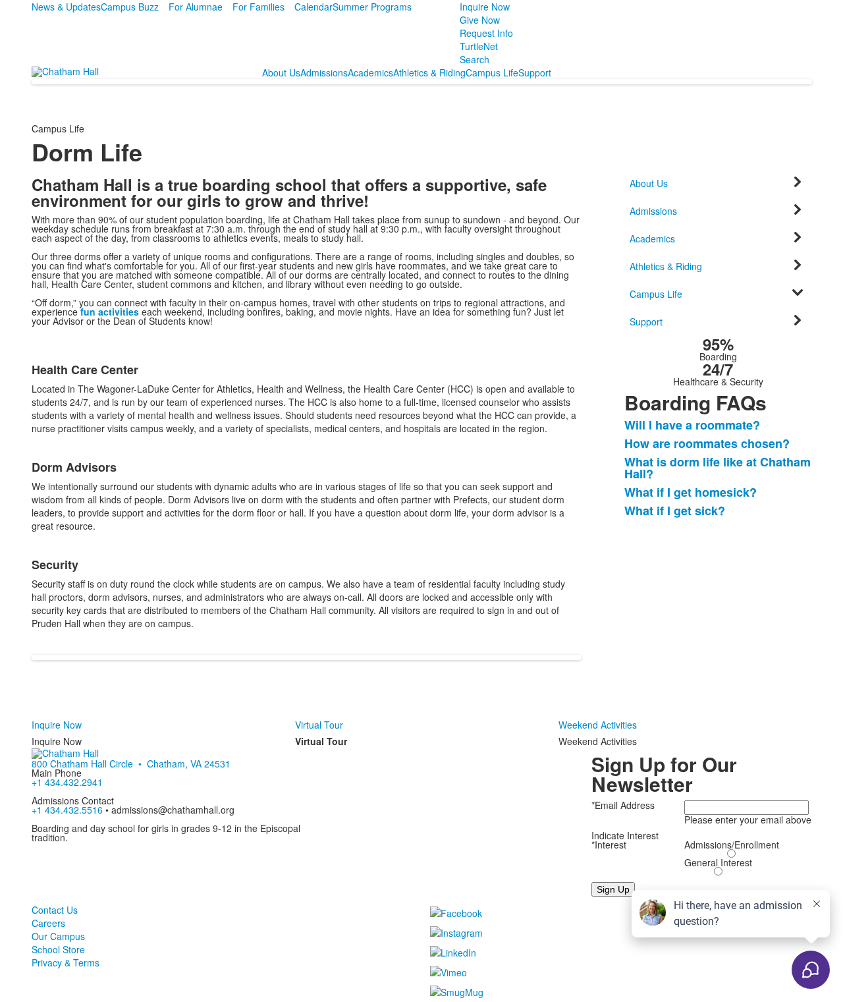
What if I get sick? (674, 510)
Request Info (486, 33)
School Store (58, 949)
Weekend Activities (597, 724)
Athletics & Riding (429, 72)
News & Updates (66, 6)
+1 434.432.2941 (67, 782)
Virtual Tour (319, 724)
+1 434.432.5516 (67, 809)
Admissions (324, 72)
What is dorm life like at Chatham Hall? (717, 467)
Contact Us (55, 909)
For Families (258, 6)
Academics (370, 72)
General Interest (718, 862)
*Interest (608, 844)
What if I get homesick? (690, 492)
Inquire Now (485, 6)
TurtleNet (479, 46)
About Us (281, 72)
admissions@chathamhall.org (172, 809)
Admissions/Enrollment (731, 844)
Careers (48, 923)
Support (534, 72)
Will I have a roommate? (692, 424)
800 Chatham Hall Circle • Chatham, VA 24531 (131, 763)
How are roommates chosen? (707, 443)
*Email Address (623, 805)
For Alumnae (196, 6)
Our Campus (58, 936)
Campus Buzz (130, 6)
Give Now (480, 19)
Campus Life (492, 72)
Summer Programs (372, 6)
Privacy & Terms (65, 962)
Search (474, 59)
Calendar (313, 6)
